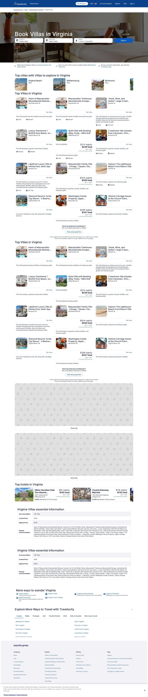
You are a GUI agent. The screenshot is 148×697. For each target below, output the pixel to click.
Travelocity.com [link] (18, 9)
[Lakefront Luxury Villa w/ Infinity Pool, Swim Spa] (34, 177)
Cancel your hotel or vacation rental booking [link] (119, 658)
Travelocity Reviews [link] (50, 671)
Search (123, 40)
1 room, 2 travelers (85, 41)
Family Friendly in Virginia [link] (24, 637)
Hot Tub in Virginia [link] (22, 633)
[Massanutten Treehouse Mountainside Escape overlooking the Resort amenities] (74, 111)
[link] (30, 594)
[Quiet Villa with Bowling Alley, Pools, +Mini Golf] (74, 144)
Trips (125, 3)
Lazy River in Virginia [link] (81, 633)
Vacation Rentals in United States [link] (54, 658)
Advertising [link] (17, 678)
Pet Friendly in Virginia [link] (23, 629)
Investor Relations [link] (19, 671)
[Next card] (133, 84)
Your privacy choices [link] (82, 671)
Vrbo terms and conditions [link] (83, 665)
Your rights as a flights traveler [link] (115, 671)
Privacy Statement (10, 695)
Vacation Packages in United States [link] (55, 661)
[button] (74, 609)
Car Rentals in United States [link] (53, 668)
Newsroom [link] (17, 668)
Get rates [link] (49, 112)
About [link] (15, 655)
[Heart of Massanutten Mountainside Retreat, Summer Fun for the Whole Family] (34, 111)
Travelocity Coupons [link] (50, 674)
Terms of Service (21, 695)
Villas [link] (25, 9)
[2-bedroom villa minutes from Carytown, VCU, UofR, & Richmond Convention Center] (114, 144)
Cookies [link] (78, 658)
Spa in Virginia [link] (79, 621)
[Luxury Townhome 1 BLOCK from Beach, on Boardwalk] (34, 144)
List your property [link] (18, 661)
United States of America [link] (36, 9)
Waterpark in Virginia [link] (22, 621)
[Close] (145, 690)
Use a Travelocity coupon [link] (114, 668)
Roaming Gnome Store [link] (20, 674)
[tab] (19, 616)
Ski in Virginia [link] (20, 625)
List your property (106, 3)
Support (117, 3)
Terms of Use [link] (79, 661)
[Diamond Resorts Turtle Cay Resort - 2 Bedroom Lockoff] (34, 208)
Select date (23, 41)
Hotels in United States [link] (51, 655)
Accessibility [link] (79, 668)
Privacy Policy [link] (80, 655)
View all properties (74, 232)
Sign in (132, 3)
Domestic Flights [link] (49, 665)
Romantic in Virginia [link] (81, 625)
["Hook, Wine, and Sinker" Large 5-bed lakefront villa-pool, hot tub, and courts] (114, 111)
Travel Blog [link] (48, 681)
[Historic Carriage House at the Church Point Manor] (114, 208)
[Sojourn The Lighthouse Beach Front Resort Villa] (114, 177)
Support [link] (109, 655)
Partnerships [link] (17, 665)
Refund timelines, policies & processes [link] (118, 665)
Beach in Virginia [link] (80, 637)
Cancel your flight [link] (112, 661)
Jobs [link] (15, 658)
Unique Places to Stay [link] (51, 678)
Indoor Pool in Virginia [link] (82, 629)
